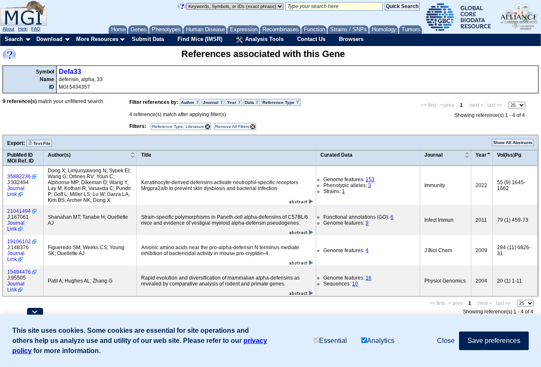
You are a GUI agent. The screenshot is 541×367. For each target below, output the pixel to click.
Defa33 (70, 71)
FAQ (36, 28)
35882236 (19, 176)
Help (22, 28)
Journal (433, 155)
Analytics (380, 340)
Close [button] (446, 340)
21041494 (19, 211)
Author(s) (59, 155)
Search (14, 39)
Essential (333, 340)
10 (355, 284)
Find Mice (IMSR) (200, 39)
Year (480, 155)
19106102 (19, 242)
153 (370, 179)
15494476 (19, 272)
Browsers (351, 39)
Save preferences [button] (493, 340)
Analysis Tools (263, 39)
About (8, 28)
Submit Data (148, 39)
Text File (41, 143)
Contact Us (311, 39)
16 (369, 278)
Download (49, 39)
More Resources (97, 39)
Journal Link (16, 191)
